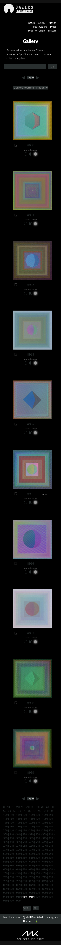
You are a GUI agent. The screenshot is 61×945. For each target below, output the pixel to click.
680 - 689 (28, 869)
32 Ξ (44, 494)
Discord (52, 30)
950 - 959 (15, 897)
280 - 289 (28, 830)
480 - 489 (28, 850)
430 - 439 (15, 846)
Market (52, 23)
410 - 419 (41, 842)
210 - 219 (41, 822)
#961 (30, 215)
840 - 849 (28, 885)
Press (53, 27)
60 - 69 (12, 811)
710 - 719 (15, 873)
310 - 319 (15, 834)
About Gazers (39, 27)
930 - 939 (41, 893)
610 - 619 (41, 861)
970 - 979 (41, 897)
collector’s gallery (16, 58)
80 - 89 (32, 811)
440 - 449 (28, 846)
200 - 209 (28, 822)
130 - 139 (41, 815)
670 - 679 (15, 869)
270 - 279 (15, 830)
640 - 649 (28, 865)
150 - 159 (15, 819)
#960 (30, 145)
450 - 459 (41, 846)
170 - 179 (41, 819)
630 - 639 (15, 865)
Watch (31, 23)
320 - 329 (28, 834)
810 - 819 (41, 881)
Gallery (41, 23)
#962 (30, 284)
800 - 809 (28, 881)
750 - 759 (15, 877)
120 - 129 (28, 815)
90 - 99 (42, 811)
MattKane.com (11, 917)
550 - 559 (15, 858)
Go (52, 66)
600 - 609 (28, 861)
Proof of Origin (36, 30)
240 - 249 (28, 826)
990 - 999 (15, 900)
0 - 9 (6, 807)
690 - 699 (41, 869)
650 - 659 (41, 865)
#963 (30, 354)
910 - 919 (15, 893)
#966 (30, 563)
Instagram (52, 917)
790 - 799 (15, 881)
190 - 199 (15, 822)
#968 (30, 703)
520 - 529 (28, 854)
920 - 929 (28, 893)
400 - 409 (28, 842)
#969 (30, 772)
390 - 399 (15, 842)
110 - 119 (15, 815)
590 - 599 (15, 861)
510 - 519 (15, 854)
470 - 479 (15, 850)
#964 (30, 424)
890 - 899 (41, 889)
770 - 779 (41, 877)
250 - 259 (41, 826)
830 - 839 (15, 885)
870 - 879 (15, 889)
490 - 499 (41, 850)
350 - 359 (15, 838)
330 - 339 (41, 834)
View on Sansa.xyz (30, 150)
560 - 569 (28, 858)
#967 (30, 633)
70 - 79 (22, 811)
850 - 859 (41, 885)
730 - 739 (41, 873)
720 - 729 (28, 873)
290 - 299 (41, 830)
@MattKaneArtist (33, 917)
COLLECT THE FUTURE (30, 939)
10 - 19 (14, 807)
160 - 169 (28, 819)
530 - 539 (41, 854)
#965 (30, 494)
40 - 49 (45, 807)
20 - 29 (24, 807)
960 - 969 (28, 897)
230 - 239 (15, 826)
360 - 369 (28, 838)
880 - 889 (28, 889)
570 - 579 (41, 858)
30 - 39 (35, 807)
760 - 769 (28, 877)
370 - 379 (41, 838)
